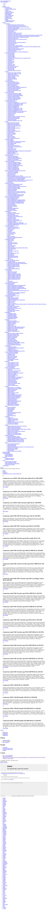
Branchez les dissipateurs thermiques (14, 437)
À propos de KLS (8, 8)
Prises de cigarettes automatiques (13, 443)
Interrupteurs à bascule (11, 212)
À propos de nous (6, 6)
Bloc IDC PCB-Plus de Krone (13, 153)
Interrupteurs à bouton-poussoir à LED (14, 220)
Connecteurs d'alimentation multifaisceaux (15, 195)
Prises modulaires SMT (11, 143)
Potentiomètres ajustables (12, 314)
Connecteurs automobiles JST (12, 167)
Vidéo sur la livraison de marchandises (12, 463)
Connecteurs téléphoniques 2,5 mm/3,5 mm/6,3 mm (17, 111)
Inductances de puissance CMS (13, 335)
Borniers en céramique (11, 133)
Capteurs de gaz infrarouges (12, 371)
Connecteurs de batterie (9, 183)
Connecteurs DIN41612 (11, 50)
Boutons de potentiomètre (12, 316)
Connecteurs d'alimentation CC (13, 107)
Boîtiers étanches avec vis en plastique (14, 388)
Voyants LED (10, 281)
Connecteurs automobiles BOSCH (13, 164)
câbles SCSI (9, 251)
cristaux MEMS (10, 360)
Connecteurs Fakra (10, 59)
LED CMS (9, 270)
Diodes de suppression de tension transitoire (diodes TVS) (18, 290)
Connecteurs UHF (10, 68)
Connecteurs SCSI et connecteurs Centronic (15, 48)
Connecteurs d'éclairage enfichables (14, 88)
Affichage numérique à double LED (14, 275)
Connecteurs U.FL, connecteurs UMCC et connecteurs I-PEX (18, 58)
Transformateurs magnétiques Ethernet (14, 146)
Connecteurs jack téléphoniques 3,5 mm (14, 109)
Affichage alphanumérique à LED (13, 279)
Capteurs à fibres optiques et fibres (13, 383)
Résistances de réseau (11, 323)
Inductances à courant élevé (12, 336)
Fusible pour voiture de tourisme (13, 310)
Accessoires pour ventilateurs (12, 423)
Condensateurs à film (11, 348)
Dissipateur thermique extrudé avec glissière (15, 439)
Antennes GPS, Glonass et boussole (14, 72)
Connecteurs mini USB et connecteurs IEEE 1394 (16, 42)
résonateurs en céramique (12, 357)
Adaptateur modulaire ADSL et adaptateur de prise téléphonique (19, 150)
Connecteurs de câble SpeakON (13, 118)
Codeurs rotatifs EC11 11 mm (12, 363)
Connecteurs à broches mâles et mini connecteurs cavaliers (18, 26)
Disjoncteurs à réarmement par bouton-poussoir (16, 299)
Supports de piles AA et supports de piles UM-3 (16, 191)
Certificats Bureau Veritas (10, 20)
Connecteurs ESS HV (11, 173)
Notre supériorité (8, 14)
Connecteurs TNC (10, 62)
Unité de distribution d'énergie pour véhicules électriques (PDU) (19, 176)
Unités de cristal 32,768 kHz (12, 353)
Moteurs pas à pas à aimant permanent (14, 434)
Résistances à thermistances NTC (13, 331)
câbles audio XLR (10, 254)
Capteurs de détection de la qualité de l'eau (15, 377)
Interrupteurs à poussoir (11, 218)
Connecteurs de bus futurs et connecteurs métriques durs (17, 51)
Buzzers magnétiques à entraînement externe (15, 202)
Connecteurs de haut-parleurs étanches (14, 160)
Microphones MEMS (11, 209)
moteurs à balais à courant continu (13, 427)
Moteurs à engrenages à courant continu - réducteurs (17, 426)
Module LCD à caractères (12, 271)
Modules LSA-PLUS (11, 152)
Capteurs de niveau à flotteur (12, 379)
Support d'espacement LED (12, 282)
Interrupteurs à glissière (11, 221)
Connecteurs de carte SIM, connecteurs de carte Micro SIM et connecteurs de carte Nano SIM (24, 35)
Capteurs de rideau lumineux (12, 385)
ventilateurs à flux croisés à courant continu (15, 421)
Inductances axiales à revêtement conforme (15, 333)
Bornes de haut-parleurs (11, 119)
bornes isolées (10, 135)
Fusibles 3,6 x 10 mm (11, 300)
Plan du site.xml (6, 742)
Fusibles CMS (10, 296)
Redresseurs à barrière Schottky (13, 289)
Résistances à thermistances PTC (13, 321)
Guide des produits (6, 740)
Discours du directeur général (10, 9)
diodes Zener (9, 291)
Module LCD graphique (11, 272)
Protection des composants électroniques (14, 237)
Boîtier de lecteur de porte (12, 398)
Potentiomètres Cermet (11, 313)
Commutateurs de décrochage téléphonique (15, 222)
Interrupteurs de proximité (12, 381)
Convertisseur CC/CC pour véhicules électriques (16, 177)
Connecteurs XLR (10, 115)
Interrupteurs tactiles (11, 214)
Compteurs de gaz (10, 267)
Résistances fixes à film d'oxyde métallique (15, 328)
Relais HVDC (10, 182)
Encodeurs (7, 361)
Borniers (6, 121)
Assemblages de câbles (9, 239)
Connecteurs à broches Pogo (12, 47)
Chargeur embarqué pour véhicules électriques (16, 178)
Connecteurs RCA (10, 114)
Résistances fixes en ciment (12, 329)
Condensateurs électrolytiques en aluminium (15, 347)
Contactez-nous (6, 465)
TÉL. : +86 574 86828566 (8, 755)
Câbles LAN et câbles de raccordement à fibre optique (17, 247)
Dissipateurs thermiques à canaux (13, 436)
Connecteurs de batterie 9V (12, 193)
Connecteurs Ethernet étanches (13, 157)
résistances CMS (10, 324)
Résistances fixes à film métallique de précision (16, 326)
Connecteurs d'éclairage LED (12, 82)
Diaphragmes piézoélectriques (13, 208)
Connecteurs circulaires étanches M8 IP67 (15, 95)
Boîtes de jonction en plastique (13, 392)
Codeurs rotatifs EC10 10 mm (13, 362)
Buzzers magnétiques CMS (12, 198)
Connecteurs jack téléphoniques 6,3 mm (14, 110)
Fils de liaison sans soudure (12, 448)
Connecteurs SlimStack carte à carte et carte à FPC (16, 25)
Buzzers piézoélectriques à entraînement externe (16, 200)
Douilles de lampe (10, 91)
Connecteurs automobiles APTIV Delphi (15, 165)
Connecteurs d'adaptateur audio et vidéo (14, 120)
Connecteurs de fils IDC (11, 148)
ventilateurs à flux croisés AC (12, 422)
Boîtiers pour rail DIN (11, 390)
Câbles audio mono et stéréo (12, 256)
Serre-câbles (9, 231)
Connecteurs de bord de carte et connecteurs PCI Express (18, 37)
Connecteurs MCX (11, 55)
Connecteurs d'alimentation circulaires (14, 93)
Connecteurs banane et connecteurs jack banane (16, 116)
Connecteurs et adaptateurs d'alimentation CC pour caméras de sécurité (20, 446)
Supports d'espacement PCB (12, 226)
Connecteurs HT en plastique (12, 171)
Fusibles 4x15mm (10, 301)
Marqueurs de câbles (11, 238)
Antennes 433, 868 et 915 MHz (13, 75)
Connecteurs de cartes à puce (12, 38)
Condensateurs (8, 345)
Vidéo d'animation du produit (10, 462)
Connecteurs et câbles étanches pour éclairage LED (16, 87)
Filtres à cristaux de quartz (12, 356)
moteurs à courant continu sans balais (14, 428)
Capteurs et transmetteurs (9, 367)
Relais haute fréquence (11, 413)
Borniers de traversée (11, 129)
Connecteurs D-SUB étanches (13, 159)
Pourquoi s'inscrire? (8, 18)
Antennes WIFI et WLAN (12, 74)
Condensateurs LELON (11, 346)
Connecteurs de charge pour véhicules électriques (16, 181)
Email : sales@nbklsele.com (5, 0)
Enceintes (7, 386)
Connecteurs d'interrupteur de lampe (14, 90)
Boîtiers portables (10, 391)
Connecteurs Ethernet (9, 139)
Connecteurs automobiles (9, 161)
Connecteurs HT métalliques (12, 172)
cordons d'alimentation (11, 245)
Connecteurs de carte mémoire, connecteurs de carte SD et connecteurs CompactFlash (23, 36)
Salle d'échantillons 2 (9, 455)
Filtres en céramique (11, 358)
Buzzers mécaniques (11, 203)
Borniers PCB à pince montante (13, 123)
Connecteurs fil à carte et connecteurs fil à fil (15, 24)
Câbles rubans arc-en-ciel (12, 242)
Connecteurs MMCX (11, 57)
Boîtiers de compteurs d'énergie (13, 265)
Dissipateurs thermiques (9, 435)
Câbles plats (9, 241)
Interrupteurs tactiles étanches (12, 215)
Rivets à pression (10, 234)
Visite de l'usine (8, 11)
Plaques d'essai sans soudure (12, 447)
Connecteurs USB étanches (12, 156)
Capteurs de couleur (11, 384)
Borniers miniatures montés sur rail (13, 131)
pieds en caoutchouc (11, 236)
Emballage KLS (8, 17)
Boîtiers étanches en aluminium (13, 404)
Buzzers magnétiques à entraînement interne (15, 201)
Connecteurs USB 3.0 (11, 40)
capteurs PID (9, 369)
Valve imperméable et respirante (13, 86)
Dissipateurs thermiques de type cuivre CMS (15, 440)
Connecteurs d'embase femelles (13, 27)
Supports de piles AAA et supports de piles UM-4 (16, 192)
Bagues (8, 235)
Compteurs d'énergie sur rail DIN (13, 266)
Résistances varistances (11, 322)
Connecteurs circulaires (9, 92)
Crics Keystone (10, 147)
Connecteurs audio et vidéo (10, 100)
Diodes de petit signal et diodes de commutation (16, 292)
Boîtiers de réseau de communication (14, 396)
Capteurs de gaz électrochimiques (13, 368)
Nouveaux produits (6, 452)
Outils (6, 442)
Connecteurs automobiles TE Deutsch (14, 163)
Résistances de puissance (12, 320)
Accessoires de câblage (9, 225)
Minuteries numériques (11, 415)
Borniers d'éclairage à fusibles (12, 89)
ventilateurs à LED (10, 420)
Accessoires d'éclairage (9, 80)
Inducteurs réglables (11, 338)
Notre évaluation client (9, 15)
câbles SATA (9, 249)
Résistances (7, 319)
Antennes (7, 71)
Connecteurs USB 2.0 (11, 41)
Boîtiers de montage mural (12, 389)
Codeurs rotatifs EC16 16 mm (13, 365)
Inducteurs (7, 332)
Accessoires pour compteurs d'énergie (12, 260)
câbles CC (9, 258)
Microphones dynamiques (12, 210)
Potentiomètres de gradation (12, 317)
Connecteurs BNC (10, 61)
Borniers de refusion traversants (13, 122)
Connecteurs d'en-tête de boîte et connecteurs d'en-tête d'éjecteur (19, 28)
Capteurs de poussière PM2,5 (12, 374)
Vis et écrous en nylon (11, 233)
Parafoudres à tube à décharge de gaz (14, 308)
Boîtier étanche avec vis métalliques (14, 387)
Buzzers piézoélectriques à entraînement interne (16, 199)
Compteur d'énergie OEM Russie (13, 268)
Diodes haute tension (11, 294)
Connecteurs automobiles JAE (13, 166)
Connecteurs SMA (10, 53)
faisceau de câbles (10, 246)
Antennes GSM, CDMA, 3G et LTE (14, 73)
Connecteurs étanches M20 (12, 99)
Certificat (7, 10)
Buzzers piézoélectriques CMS (13, 197)
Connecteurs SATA (11, 44)
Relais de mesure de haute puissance (14, 412)
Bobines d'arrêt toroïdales (12, 337)
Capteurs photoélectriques (12, 382)
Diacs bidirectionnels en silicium (13, 293)
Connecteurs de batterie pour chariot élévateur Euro (16, 186)
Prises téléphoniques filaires (12, 151)
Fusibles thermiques (11, 309)
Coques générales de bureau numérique (14, 394)
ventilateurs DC (10, 417)
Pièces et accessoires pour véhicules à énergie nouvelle (15, 170)
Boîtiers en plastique (11, 393)
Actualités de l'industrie (9, 459)
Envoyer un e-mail (3, 762)
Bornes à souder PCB (11, 137)
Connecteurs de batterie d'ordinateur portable (15, 194)
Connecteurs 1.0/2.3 (11, 64)
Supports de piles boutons (12, 189)
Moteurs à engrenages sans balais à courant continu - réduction (19, 429)
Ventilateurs (7, 416)
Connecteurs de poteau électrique (13, 185)
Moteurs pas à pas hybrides (12, 432)
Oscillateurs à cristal (11, 355)
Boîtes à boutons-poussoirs (12, 402)
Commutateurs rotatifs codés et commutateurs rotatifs (17, 223)
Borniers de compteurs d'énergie (13, 264)
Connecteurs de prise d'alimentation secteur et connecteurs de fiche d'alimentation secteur (23, 46)
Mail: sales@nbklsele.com (7, 756)
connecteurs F (10, 60)
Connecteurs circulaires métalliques (13, 98)
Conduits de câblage (11, 232)
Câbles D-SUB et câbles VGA (13, 250)
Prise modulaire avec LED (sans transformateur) (16, 141)
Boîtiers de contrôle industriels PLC (14, 395)
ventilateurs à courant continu (12, 419)
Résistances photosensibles (12, 330)
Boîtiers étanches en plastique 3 (13, 405)
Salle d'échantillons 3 (9, 456)
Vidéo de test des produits (10, 464)
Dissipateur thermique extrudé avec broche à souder (17, 438)
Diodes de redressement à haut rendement (15, 286)
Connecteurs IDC (10, 30)
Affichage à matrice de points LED (13, 273)
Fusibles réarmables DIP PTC (12, 298)
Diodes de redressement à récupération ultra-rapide (16, 288)
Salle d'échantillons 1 (9, 454)
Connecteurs (7, 23)
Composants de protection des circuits (12, 295)
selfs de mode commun (11, 339)
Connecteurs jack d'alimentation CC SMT (15, 103)
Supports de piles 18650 (11, 190)
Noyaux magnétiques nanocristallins (14, 344)
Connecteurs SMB (10, 54)
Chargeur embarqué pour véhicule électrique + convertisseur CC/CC (20, 180)
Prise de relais (10, 414)
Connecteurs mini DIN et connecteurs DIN (15, 112)
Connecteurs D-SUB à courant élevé (14, 49)
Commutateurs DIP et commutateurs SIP (14, 216)
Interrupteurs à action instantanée (13, 213)
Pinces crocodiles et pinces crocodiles (14, 451)
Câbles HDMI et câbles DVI (12, 257)
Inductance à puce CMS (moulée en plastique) (16, 342)
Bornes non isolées (10, 136)
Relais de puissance (11, 408)
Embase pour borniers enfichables (13, 127)
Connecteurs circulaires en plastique (14, 97)
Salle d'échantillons (6, 453)
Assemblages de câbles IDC (12, 243)
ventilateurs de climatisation (12, 418)
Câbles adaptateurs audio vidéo (13, 252)
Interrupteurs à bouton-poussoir (13, 219)
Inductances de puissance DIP (13, 334)
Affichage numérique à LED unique (14, 274)
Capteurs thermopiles (11, 375)
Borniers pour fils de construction (13, 83)
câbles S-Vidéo (10, 259)
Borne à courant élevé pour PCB (13, 138)
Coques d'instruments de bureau (13, 397)
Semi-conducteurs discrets (10, 283)
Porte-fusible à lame (11, 311)
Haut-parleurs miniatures (12, 205)
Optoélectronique (8, 269)
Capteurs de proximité (11, 380)
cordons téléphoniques (11, 248)
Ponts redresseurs (10, 284)
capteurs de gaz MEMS (11, 373)
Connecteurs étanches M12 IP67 (13, 96)
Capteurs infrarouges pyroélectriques (14, 378)
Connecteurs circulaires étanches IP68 (14, 94)
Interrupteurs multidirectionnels (13, 224)
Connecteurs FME (10, 69)
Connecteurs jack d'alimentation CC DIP (15, 104)
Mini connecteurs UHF (11, 67)
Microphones (9, 207)
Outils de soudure (10, 449)
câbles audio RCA (10, 255)
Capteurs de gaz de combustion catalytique (15, 372)
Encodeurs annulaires (11, 366)
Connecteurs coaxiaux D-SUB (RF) (14, 70)
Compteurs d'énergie (11, 261)
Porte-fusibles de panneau (12, 307)
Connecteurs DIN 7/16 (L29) (12, 66)
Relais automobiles (10, 409)
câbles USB (9, 244)
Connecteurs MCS (10, 132)
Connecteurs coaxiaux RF (10, 52)
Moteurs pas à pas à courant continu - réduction (16, 431)
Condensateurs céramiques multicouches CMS (16, 350)
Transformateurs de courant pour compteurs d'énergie (17, 263)
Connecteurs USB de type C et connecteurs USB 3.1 (17, 39)
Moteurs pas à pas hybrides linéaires (14, 433)
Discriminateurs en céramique (12, 359)
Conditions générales (9, 21)
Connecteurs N (10, 63)
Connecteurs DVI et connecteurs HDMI (14, 45)
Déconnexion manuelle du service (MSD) (15, 175)
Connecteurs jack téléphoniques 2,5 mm (14, 108)
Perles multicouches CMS (12, 340)
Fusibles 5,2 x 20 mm (11, 303)
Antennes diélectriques (11, 77)
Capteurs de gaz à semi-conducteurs (14, 370)
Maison (4, 5)
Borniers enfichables (11, 126)
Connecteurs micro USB (12, 43)
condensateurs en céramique (12, 349)
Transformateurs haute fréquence (13, 343)
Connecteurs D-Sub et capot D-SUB (14, 34)
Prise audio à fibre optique (12, 101)
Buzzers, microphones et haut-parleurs (12, 196)
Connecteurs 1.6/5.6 (11, 65)
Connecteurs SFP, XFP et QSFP (13, 145)
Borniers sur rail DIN (11, 134)
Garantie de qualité (8, 16)
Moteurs (6, 424)
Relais (6, 406)
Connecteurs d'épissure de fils (12, 84)
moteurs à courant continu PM (13, 430)
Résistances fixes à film (11, 325)
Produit (4, 22)
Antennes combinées (11, 76)
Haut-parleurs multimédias (12, 206)
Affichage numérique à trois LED (13, 276)
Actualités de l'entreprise (9, 458)
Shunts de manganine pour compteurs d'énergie (16, 262)
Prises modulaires (10, 140)
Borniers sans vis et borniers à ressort (14, 125)
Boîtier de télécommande (12, 403)
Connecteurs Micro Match (12, 29)
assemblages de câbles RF (12, 78)
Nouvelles (5, 457)
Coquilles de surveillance (12, 399)
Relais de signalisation (11, 407)
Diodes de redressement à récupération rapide (15, 287)
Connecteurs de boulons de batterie (13, 188)
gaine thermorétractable (11, 444)
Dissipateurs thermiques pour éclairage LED (15, 441)
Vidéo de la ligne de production (11, 461)
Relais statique (10, 410)
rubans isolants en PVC (11, 445)
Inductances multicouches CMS (13, 341)
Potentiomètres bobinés (11, 315)
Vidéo (4, 460)
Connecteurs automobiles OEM (13, 169)
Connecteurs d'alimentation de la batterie (14, 184)
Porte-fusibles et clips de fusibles (13, 306)
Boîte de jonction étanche (12, 85)
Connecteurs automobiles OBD (13, 168)
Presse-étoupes (10, 230)
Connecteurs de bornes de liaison (13, 117)
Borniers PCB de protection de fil (13, 124)
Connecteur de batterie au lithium (13, 187)
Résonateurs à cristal (11, 354)
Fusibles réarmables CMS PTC (13, 297)
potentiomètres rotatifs (11, 318)
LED (8, 280)
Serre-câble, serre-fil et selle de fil (13, 227)
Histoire (6, 19)
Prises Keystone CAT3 (11, 149)
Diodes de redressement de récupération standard (16, 285)
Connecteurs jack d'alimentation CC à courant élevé (17, 102)
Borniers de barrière (11, 128)
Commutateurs (8, 211)
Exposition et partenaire (9, 12)
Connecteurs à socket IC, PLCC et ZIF (14, 33)
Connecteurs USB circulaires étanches (14, 158)
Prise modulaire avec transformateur (14, 142)
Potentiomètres (8, 312)
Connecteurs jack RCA (11, 113)
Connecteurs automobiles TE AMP (13, 162)
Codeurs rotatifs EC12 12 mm (13, 364)
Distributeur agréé (8, 13)
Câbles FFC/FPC (10, 240)
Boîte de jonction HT (11, 174)
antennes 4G (9, 79)
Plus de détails (5, 498)
